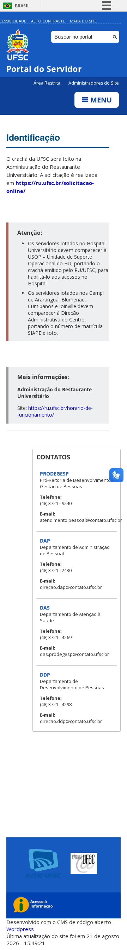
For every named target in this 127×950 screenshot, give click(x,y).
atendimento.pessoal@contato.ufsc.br (81, 520)
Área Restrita (47, 83)
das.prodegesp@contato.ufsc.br (74, 654)
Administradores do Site (93, 83)
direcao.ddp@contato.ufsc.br (71, 721)
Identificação (33, 137)
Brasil (22, 6)
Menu (100, 100)
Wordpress (20, 928)
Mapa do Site (83, 21)
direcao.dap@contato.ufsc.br (71, 587)
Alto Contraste (48, 21)
